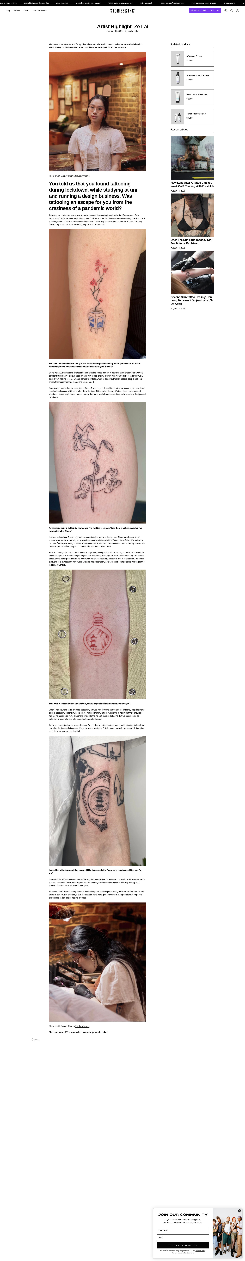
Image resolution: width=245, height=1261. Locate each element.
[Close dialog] (239, 1211)
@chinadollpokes (87, 44)
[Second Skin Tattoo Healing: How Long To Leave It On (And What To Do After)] (192, 272)
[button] (8, 11)
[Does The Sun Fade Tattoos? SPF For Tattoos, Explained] (192, 215)
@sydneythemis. (82, 1026)
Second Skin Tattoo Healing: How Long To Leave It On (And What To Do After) (192, 300)
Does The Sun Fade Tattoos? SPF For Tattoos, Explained (191, 241)
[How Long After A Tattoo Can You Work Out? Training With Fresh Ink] (192, 158)
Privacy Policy (200, 1251)
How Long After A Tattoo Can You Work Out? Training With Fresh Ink (192, 184)
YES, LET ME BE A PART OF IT (182, 1245)
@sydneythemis (82, 176)
